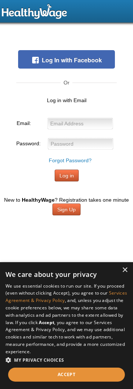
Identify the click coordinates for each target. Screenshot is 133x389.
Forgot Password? (70, 160)
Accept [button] (66, 374)
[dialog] (66, 325)
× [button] (124, 270)
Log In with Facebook (72, 60)
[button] (66, 360)
